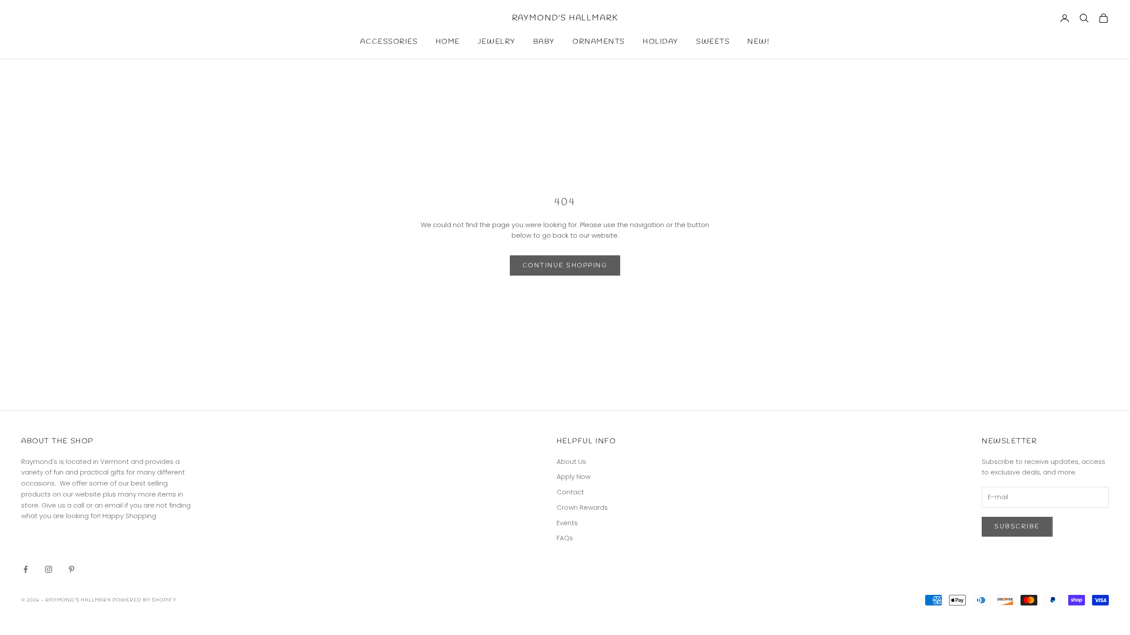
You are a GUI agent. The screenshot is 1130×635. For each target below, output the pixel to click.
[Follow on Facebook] (25, 569)
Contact (570, 492)
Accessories (389, 41)
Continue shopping (565, 265)
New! (758, 41)
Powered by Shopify (145, 600)
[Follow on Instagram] (48, 569)
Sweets (713, 41)
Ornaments (599, 41)
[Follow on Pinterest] (71, 569)
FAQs (565, 537)
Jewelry (497, 41)
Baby (544, 41)
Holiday (660, 41)
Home (448, 41)
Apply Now (574, 476)
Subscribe (1017, 527)
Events (567, 522)
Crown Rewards (582, 507)
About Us (571, 461)
